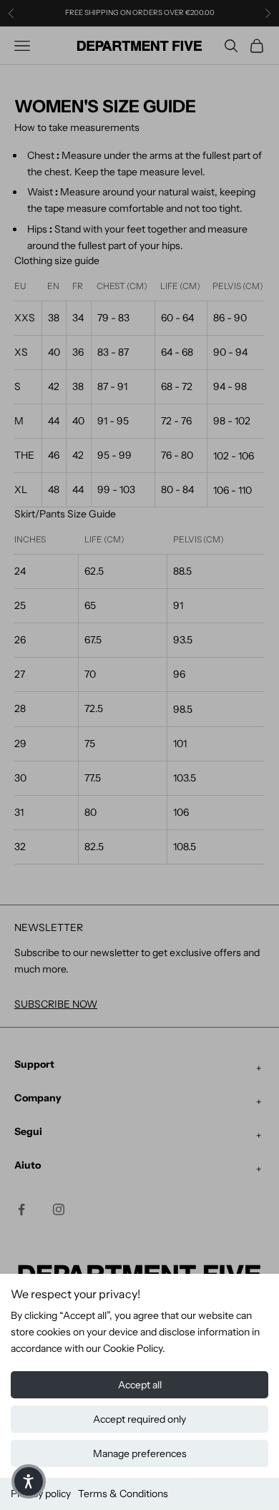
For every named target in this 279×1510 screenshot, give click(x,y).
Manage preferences (140, 1453)
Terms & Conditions (123, 1493)
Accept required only (139, 1419)
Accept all (140, 1384)
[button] (28, 1481)
